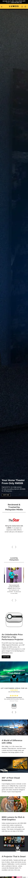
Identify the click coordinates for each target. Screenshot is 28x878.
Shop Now (6, 495)
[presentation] (12, 547)
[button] (13, 712)
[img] (14, 690)
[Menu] (1, 6)
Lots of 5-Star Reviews (14, 691)
